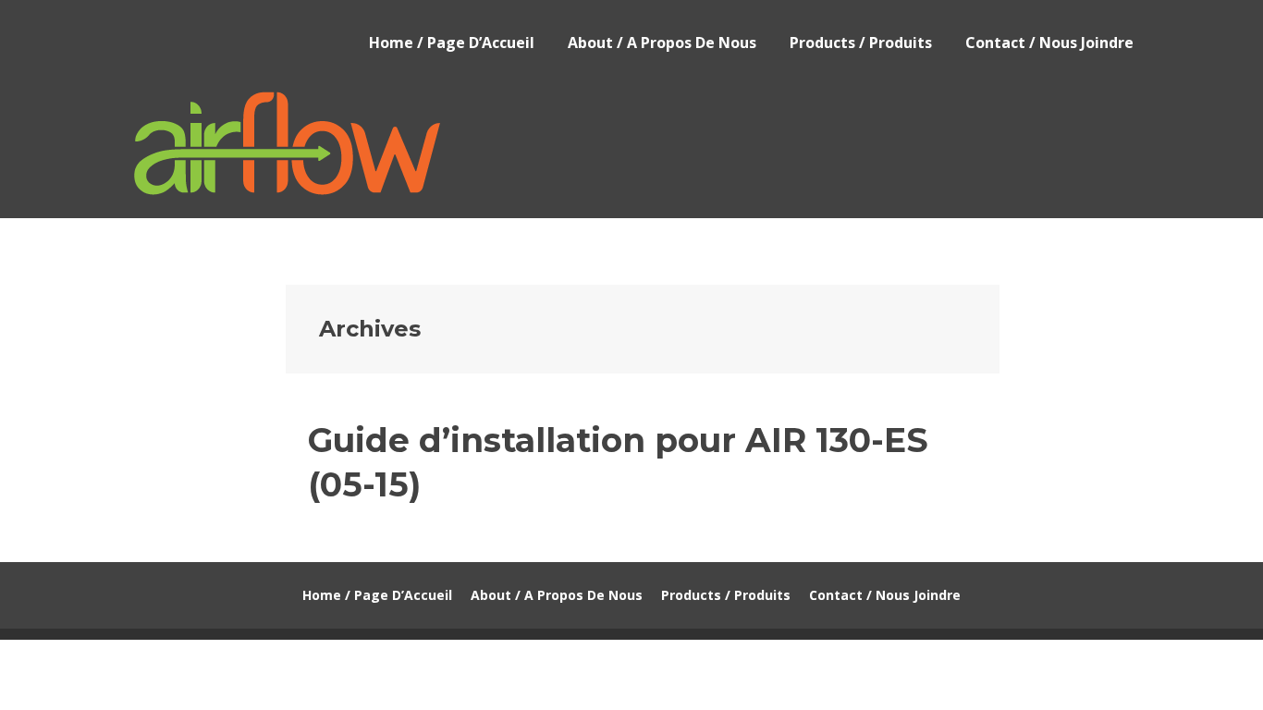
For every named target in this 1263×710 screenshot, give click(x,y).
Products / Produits (861, 42)
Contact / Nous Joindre (1049, 42)
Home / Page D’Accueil (451, 42)
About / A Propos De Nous (662, 42)
